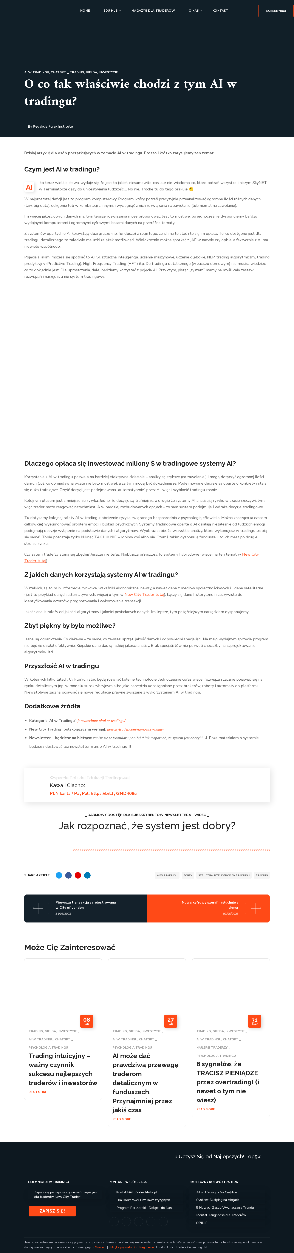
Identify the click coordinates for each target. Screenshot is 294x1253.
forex (188, 875)
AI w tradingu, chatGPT (45, 72)
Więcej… (100, 1247)
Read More (38, 1092)
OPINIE (201, 1223)
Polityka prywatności (123, 1247)
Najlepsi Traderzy (212, 1048)
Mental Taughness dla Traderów (221, 1215)
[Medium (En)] (150, 1221)
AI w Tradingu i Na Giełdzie (216, 1192)
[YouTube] (114, 1221)
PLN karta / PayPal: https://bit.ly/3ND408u (93, 793)
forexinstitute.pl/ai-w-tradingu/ (101, 720)
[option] (63, 1032)
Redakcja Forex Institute (53, 126)
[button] (276, 11)
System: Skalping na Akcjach (217, 1199)
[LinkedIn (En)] (163, 1221)
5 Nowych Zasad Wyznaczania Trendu (225, 1207)
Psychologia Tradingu (48, 1048)
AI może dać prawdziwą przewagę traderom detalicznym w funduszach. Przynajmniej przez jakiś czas (145, 1083)
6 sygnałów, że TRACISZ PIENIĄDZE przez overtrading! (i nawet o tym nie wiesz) (228, 1082)
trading (262, 875)
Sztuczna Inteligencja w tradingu (224, 875)
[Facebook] (126, 1221)
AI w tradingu (167, 875)
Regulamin (146, 1247)
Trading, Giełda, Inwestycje (94, 72)
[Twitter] (138, 1221)
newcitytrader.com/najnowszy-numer (135, 729)
